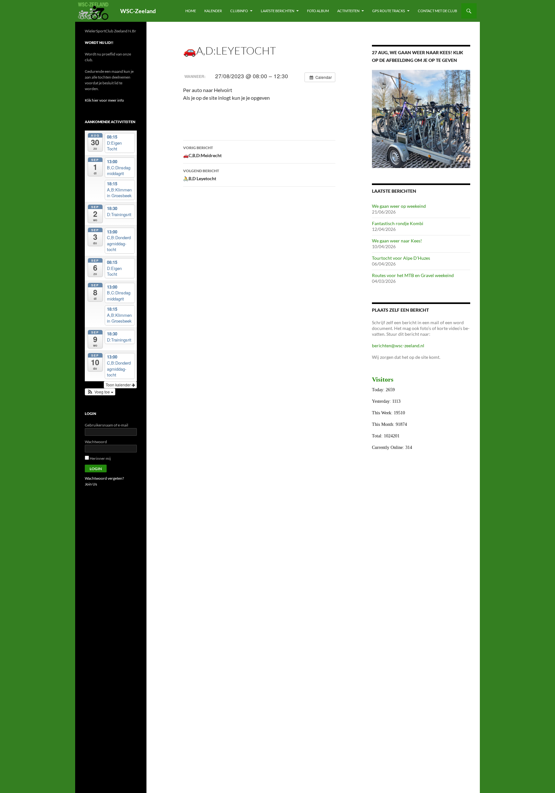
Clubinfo (239, 11)
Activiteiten (348, 11)
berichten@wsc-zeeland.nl (398, 345)
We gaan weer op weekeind (399, 206)
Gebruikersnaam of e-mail (106, 425)
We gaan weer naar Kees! (397, 240)
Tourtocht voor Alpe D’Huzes (401, 258)
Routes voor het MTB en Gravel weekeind (413, 275)
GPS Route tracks (388, 11)
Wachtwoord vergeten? (104, 478)
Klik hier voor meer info (104, 100)
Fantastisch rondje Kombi (397, 223)
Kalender (213, 11)
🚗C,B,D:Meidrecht (202, 151)
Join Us (91, 484)
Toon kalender (119, 384)
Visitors (382, 379)
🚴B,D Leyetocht (201, 174)
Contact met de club (437, 11)
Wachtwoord (96, 441)
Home (190, 11)
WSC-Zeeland (138, 10)
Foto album (318, 11)
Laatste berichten (277, 11)
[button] (100, 392)
